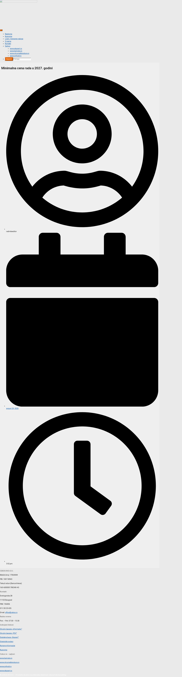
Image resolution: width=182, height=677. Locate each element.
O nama (8, 41)
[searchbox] (22, 59)
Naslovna (8, 34)
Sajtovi (7, 46)
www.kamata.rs (16, 51)
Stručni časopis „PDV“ (8, 633)
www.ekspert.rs (16, 49)
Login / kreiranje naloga (14, 39)
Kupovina (8, 36)
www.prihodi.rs (15, 56)
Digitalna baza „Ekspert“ (9, 637)
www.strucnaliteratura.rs (19, 53)
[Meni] (1, 30)
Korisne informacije (7, 646)
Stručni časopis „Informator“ (11, 629)
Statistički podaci (6, 642)
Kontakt (8, 44)
